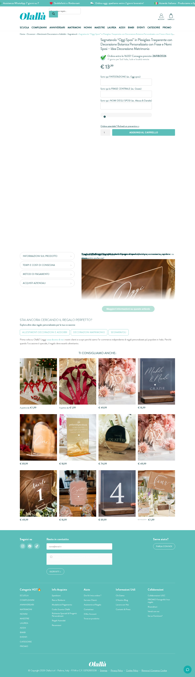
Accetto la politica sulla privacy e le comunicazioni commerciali (74, 558)
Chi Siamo (120, 595)
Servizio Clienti (90, 600)
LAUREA (111, 27)
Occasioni (31, 34)
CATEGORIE (153, 27)
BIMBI (131, 27)
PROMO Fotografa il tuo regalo (159, 600)
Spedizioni (56, 595)
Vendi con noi (153, 611)
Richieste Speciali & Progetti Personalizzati (64, 614)
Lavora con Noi (122, 604)
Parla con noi (164, 546)
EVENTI (141, 27)
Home (22, 34)
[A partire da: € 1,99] (38, 381)
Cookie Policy (132, 670)
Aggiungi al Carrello (143, 132)
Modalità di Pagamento (62, 604)
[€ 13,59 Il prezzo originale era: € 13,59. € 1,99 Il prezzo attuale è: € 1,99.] (156, 493)
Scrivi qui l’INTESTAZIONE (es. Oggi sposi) (120, 76)
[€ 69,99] (38, 437)
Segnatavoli (72, 34)
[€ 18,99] (77, 437)
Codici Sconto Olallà (61, 609)
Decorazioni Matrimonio (89, 332)
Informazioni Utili (125, 589)
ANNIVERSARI (57, 27)
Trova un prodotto (91, 618)
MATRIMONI (74, 27)
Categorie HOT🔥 (30, 589)
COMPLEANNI (39, 27)
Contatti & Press (123, 609)
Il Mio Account (90, 614)
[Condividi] (90, 42)
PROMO (167, 27)
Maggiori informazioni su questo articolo (128, 308)
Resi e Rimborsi (58, 600)
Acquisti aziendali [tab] (34, 283)
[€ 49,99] (117, 381)
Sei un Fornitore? (155, 616)
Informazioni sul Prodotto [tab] (40, 256)
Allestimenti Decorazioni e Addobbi (51, 34)
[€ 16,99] (156, 381)
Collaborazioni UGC (156, 595)
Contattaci (89, 609)
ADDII (122, 27)
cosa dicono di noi (55, 339)
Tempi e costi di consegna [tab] (39, 265)
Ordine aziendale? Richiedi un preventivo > (119, 126)
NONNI (88, 27)
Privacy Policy (117, 670)
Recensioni (56, 625)
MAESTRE (100, 27)
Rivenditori (152, 606)
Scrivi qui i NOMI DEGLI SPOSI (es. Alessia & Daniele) (126, 100)
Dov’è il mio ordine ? (92, 595)
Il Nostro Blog (122, 600)
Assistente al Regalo (92, 604)
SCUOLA (24, 27)
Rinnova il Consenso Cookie (154, 670)
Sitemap (103, 670)
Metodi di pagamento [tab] (36, 274)
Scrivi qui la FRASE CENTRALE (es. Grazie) (120, 88)
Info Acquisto (59, 589)
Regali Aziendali (59, 620)
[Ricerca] (53, 14)
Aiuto (87, 589)
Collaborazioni (156, 589)
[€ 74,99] (117, 437)
